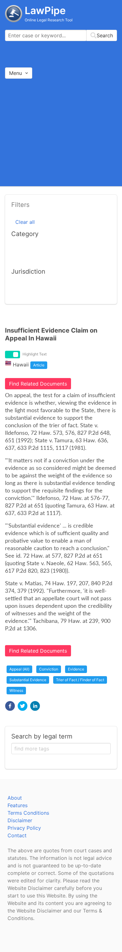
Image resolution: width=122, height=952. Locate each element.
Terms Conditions (28, 813)
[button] (10, 706)
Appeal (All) (19, 669)
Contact (17, 835)
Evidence (76, 669)
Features (18, 805)
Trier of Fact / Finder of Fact (80, 679)
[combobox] (61, 35)
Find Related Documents (38, 384)
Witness (16, 690)
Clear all (25, 222)
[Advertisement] (61, 132)
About (15, 798)
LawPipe (45, 10)
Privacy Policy (24, 828)
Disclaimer (20, 820)
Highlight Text (35, 354)
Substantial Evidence (27, 679)
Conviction (48, 669)
